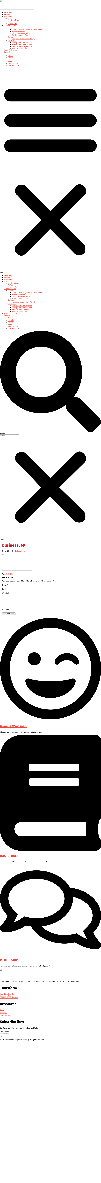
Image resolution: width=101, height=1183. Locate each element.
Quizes (10, 28)
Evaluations (12, 41)
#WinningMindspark (13, 726)
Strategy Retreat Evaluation (22, 43)
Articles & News (13, 20)
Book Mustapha (13, 65)
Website (5, 593)
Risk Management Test (20, 35)
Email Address (5, 1032)
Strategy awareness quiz (21, 31)
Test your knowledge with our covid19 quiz (27, 29)
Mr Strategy (8, 12)
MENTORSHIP (9, 960)
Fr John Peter (12, 24)
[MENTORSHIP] (50, 954)
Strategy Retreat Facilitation (22, 44)
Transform (8, 16)
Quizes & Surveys (10, 26)
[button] (50, 170)
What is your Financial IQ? (21, 33)
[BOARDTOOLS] (50, 850)
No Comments (20, 551)
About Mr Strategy (10, 50)
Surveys (11, 37)
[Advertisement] (50, 1121)
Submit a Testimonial (19, 48)
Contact (11, 58)
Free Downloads (13, 63)
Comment (6, 609)
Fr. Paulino (11, 22)
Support (7, 52)
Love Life (11, 54)
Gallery (10, 56)
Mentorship (8, 14)
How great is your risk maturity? (23, 39)
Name (5, 585)
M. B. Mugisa (8, 574)
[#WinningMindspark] (50, 720)
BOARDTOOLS (9, 856)
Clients (10, 59)
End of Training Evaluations (22, 46)
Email (4, 589)
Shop (10, 61)
